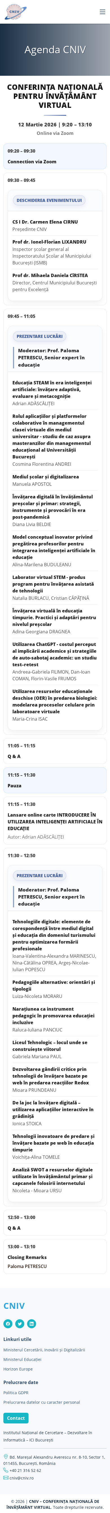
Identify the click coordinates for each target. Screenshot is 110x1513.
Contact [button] (16, 1418)
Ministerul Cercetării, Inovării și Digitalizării (44, 1350)
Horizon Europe (18, 1369)
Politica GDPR (15, 1393)
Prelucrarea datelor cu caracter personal (41, 1402)
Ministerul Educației (22, 1360)
